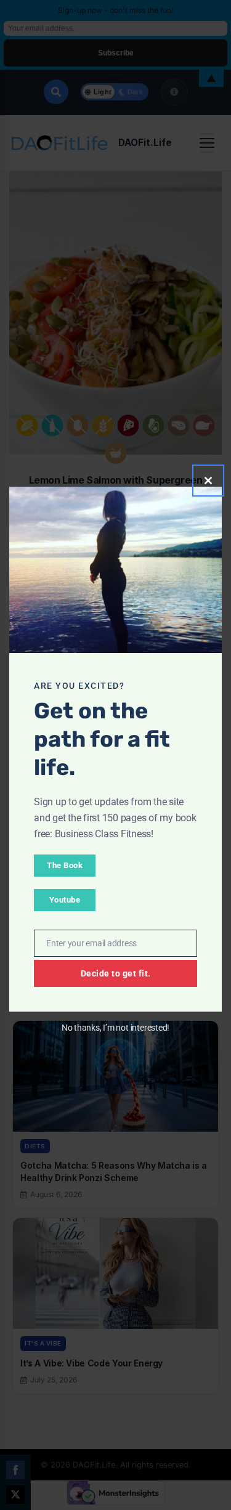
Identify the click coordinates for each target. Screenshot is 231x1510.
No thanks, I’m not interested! (115, 1028)
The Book (65, 865)
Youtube (65, 899)
